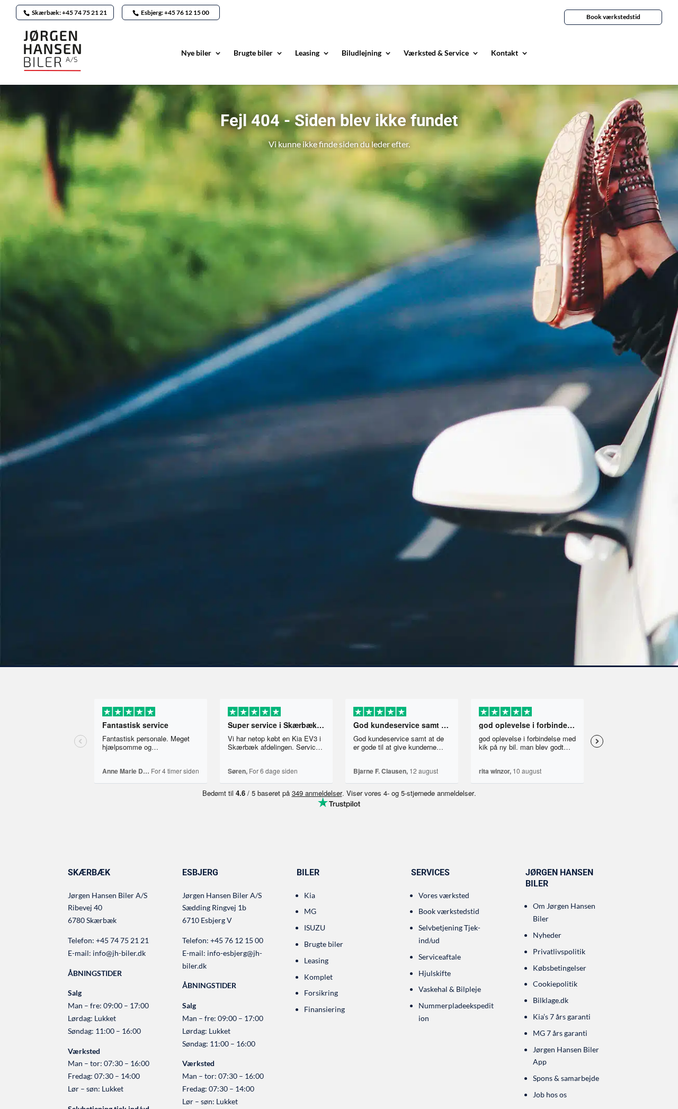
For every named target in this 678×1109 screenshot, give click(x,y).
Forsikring (321, 992)
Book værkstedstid (613, 17)
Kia (309, 895)
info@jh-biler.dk (119, 952)
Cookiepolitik (555, 983)
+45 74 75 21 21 (122, 940)
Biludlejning (361, 53)
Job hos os (550, 1094)
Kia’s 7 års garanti (562, 1016)
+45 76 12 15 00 (236, 940)
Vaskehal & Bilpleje (449, 988)
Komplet (318, 976)
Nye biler (196, 53)
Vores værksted (443, 895)
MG (310, 911)
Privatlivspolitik (559, 951)
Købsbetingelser (559, 967)
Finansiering (324, 1009)
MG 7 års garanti (560, 1032)
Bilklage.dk (550, 1000)
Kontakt (504, 53)
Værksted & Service (436, 53)
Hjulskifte (434, 973)
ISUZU (314, 927)
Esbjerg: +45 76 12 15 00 (175, 12)
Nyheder (547, 934)
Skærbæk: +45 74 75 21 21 (69, 12)
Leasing (307, 53)
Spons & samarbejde (566, 1078)
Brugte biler (253, 53)
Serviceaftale (439, 956)
